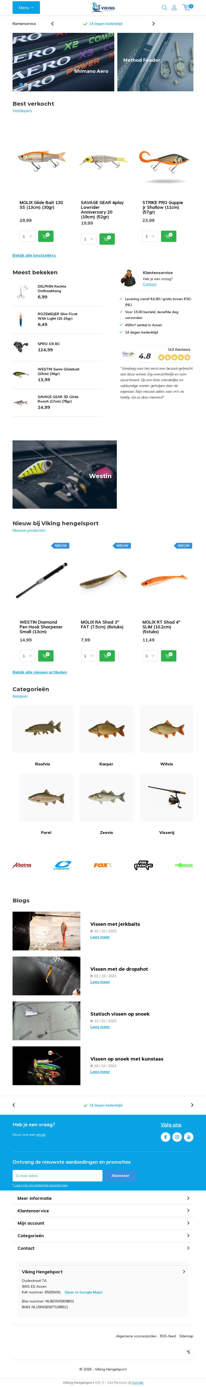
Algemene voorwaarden (136, 1336)
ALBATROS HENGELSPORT (22, 865)
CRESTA (62, 865)
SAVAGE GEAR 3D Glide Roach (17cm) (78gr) (58, 399)
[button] (21, 84)
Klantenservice (24, 24)
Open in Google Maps (83, 1292)
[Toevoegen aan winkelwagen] (46, 236)
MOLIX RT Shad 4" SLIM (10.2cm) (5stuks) (161, 626)
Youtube (188, 1137)
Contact (149, 284)
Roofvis (42, 763)
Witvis (166, 763)
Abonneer (121, 1175)
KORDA (184, 865)
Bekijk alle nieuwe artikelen (40, 672)
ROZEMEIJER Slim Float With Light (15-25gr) (57, 316)
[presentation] (55, 24)
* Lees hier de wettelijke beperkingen (40, 1185)
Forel (46, 832)
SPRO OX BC (49, 344)
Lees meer (100, 937)
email (40, 1134)
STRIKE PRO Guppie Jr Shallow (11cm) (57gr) (162, 207)
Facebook (165, 1137)
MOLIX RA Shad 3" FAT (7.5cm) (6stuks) (102, 624)
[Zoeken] (164, 7)
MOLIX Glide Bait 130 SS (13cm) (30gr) (41, 205)
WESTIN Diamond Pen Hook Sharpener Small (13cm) (41, 626)
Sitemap (186, 1336)
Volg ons (171, 1124)
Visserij (166, 832)
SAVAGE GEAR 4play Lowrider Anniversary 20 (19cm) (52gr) (102, 209)
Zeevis (106, 832)
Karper (106, 763)
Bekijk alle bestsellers (34, 255)
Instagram (177, 1137)
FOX (103, 865)
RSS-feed (168, 1336)
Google (137, 1382)
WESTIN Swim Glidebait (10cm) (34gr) (58, 371)
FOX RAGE (143, 865)
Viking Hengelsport (111, 1369)
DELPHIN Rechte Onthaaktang (52, 288)
